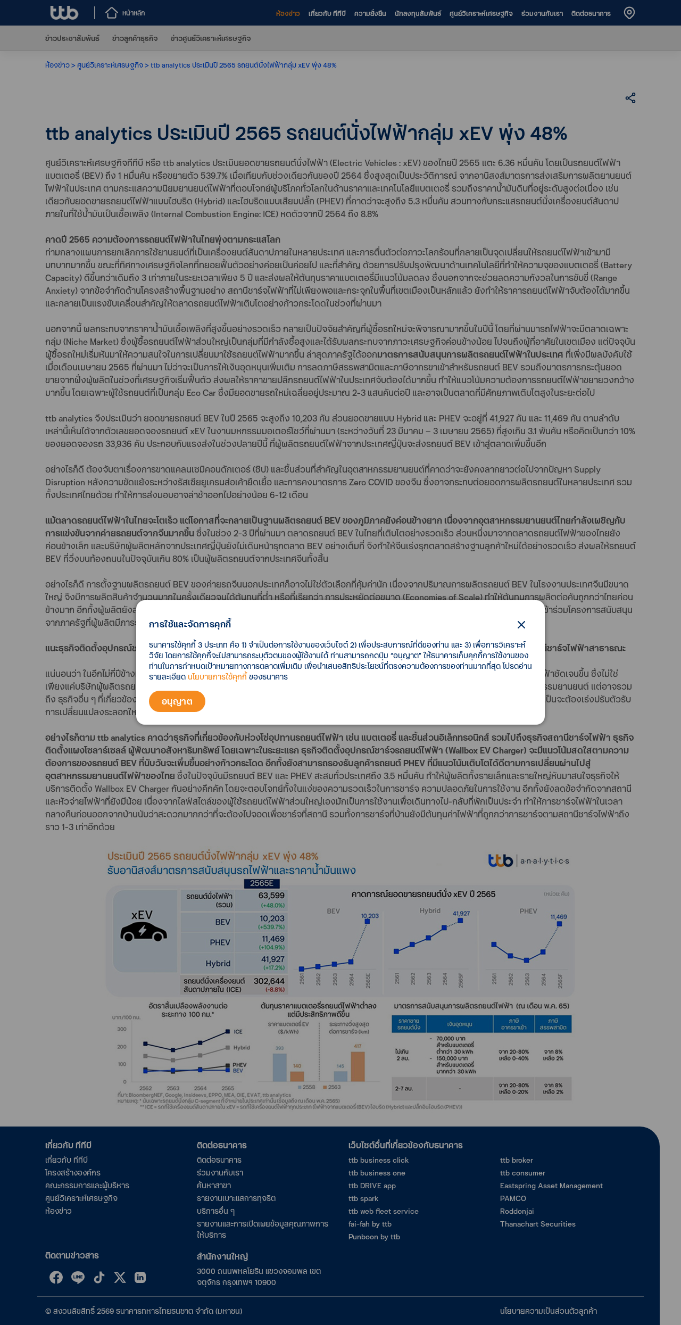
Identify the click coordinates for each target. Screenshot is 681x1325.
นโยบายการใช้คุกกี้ (217, 676)
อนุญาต (177, 701)
